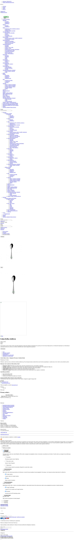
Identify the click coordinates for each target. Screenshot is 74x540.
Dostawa (4, 410)
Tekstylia (4, 83)
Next (1, 267)
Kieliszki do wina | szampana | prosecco (12, 28)
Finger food (5, 54)
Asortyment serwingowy (9, 51)
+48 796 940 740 (5, 381)
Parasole (6, 69)
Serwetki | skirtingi (8, 87)
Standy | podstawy (10, 199)
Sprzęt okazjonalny (6, 40)
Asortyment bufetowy (7, 44)
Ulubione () (2, 11)
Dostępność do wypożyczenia (8, 354)
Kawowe (6, 82)
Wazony (6, 33)
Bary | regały (5, 94)
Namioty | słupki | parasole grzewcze (9, 102)
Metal (6, 58)
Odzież (6, 88)
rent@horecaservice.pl (4, 434)
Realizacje (5, 411)
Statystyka (6, 501)
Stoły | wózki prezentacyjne (12, 210)
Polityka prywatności (6, 415)
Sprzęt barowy (5, 59)
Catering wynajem (8, 113)
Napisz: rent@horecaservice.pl (8, 2)
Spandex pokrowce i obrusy (10, 86)
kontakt (19, 437)
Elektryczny (7, 60)
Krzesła (4, 74)
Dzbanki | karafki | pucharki (10, 30)
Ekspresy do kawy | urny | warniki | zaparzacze (13, 38)
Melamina (7, 46)
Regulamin (5, 416)
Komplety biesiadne (8, 68)
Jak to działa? (5, 413)
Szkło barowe (7, 29)
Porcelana (4, 20)
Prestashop (8, 457)
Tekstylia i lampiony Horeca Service (9, 216)
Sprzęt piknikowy (6, 65)
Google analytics (9, 474)
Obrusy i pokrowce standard (10, 85)
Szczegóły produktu (6, 352)
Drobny (6, 61)
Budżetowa (7, 23)
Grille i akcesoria (8, 67)
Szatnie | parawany (8, 101)
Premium (6, 25)
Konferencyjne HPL (9, 80)
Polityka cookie (5, 445)
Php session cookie (9, 461)
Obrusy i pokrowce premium (10, 84)
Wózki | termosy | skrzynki (10, 71)
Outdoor (4, 89)
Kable (6, 72)
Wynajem (4, 112)
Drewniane (7, 75)
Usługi (4, 212)
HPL (11, 204)
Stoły (4, 79)
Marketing (6, 502)
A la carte (7, 21)
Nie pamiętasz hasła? (4, 529)
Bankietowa (7, 22)
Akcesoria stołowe (6, 31)
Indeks (1, 341)
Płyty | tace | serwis (10, 203)
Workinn (4, 214)
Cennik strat (5, 417)
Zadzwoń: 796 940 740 (7, 1)
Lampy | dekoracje (6, 95)
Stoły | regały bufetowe (9, 53)
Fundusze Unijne (6, 408)
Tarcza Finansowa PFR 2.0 (8, 407)
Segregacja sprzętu (6, 409)
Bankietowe (7, 26)
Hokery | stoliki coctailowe (8, 92)
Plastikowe (7, 77)
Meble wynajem (8, 167)
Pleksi (11, 202)
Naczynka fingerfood (11, 209)
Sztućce (4, 24)
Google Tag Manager (10, 487)
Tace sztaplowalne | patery (10, 50)
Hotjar (7, 478)
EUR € (4, 7)
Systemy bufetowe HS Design (10, 198)
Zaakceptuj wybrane (4, 504)
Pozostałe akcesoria (13, 130)
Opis (4, 351)
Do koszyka (3, 348)
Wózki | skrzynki (8, 99)
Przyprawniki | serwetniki (9, 32)
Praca (4, 414)
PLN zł (4, 9)
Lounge (4, 91)
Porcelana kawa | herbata (9, 39)
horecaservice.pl (15, 384)
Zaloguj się (3, 530)
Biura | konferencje (6, 90)
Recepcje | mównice (11, 191)
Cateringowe (7, 81)
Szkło (4, 27)
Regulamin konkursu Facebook (8, 405)
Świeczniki (7, 34)
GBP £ (4, 8)
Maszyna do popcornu (9, 43)
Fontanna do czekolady (9, 41)
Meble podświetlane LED (7, 93)
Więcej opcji (6, 449)
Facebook (8, 491)
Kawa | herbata (5, 37)
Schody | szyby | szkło (9, 47)
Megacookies (8, 465)
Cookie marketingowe (8, 482)
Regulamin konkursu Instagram (8, 406)
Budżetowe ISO (8, 78)
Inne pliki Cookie (7, 495)
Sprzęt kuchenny (6, 62)
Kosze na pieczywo (8, 52)
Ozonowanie (7, 213)
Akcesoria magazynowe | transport (9, 70)
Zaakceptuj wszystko (4, 505)
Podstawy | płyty (8, 48)
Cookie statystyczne (8, 469)
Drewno (11, 200)
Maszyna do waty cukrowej (10, 42)
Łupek (11, 206)
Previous (2, 236)
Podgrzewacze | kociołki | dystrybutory (12, 49)
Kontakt (4, 418)
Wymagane (6, 451)
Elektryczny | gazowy (9, 63)
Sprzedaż (4, 197)
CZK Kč (4, 6)
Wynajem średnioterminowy (8, 412)
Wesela (4, 215)
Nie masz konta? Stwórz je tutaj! (6, 535)
